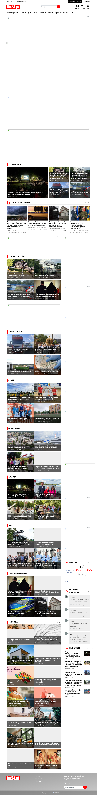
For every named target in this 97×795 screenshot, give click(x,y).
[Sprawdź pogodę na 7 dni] (70, 571)
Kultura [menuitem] (50, 13)
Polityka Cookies (40, 779)
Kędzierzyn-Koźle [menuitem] (13, 13)
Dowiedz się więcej (81, 792)
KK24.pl (66, 581)
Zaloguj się (87, 1)
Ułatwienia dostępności (75, 1)
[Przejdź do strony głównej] (16, 7)
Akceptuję (91, 792)
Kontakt (38, 776)
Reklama (38, 781)
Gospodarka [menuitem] (42, 13)
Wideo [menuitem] (72, 13)
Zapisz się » (67, 783)
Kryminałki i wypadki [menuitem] (61, 13)
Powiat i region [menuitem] (26, 13)
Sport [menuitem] (35, 13)
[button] (88, 202)
